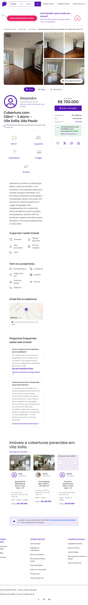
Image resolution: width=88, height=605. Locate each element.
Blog (1, 553)
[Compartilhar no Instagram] (78, 143)
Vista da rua (57, 89)
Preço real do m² (79, 4)
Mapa (43, 89)
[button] (23, 58)
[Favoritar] (58, 143)
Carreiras (3, 557)
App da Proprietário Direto (22, 368)
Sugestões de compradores (34, 549)
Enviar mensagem (69, 108)
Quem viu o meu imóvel (38, 569)
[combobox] (29, 4)
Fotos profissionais (36, 565)
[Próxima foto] (27, 462)
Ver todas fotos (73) (73, 81)
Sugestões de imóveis (75, 544)
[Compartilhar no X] (65, 143)
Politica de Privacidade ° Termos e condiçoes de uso (17, 594)
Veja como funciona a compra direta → (26, 373)
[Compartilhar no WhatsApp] (71, 143)
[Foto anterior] (12, 462)
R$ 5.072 (78, 122)
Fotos (30, 89)
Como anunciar (35, 544)
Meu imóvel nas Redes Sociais (37, 560)
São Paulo (22, 29)
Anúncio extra (35, 574)
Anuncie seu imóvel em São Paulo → (25, 424)
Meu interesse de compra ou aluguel (77, 557)
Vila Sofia (32, 29)
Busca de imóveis (74, 548)
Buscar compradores (37, 554)
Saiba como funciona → (69, 134)
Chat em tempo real (36, 578)
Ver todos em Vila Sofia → (19, 452)
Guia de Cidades (73, 552)
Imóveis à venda (10, 29)
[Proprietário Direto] (5, 4)
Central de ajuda (3, 547)
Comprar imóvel (63, 4)
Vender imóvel (48, 4)
